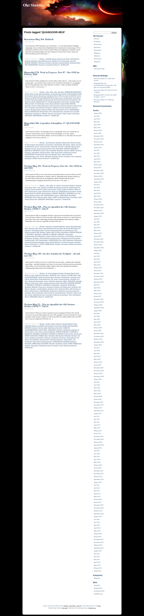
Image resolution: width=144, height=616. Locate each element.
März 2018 (97, 393)
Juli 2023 (97, 219)
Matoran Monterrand (42, 105)
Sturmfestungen (37, 113)
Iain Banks (72, 101)
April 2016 (97, 459)
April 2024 (97, 193)
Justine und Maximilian (49, 331)
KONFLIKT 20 (36, 333)
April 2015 (97, 494)
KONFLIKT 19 (28, 150)
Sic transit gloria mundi (67, 242)
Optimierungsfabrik (30, 240)
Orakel (34, 341)
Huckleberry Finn (56, 61)
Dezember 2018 (98, 368)
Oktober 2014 (98, 511)
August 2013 (98, 551)
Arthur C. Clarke (34, 94)
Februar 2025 (98, 165)
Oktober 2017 (98, 408)
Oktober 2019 (98, 339)
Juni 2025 (97, 153)
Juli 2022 (97, 253)
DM (64, 144)
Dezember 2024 (98, 170)
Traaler (64, 113)
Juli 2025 (97, 150)
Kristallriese (28, 105)
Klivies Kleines (60, 148)
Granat (40, 191)
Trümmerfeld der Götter (39, 294)
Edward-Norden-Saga (44, 279)
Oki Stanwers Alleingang (57, 339)
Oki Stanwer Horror (36, 109)
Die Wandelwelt (58, 144)
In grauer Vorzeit (38, 331)
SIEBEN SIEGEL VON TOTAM (68, 195)
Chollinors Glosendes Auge (42, 275)
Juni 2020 (97, 316)
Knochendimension (47, 193)
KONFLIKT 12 (74, 148)
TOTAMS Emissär (77, 343)
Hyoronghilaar (65, 61)
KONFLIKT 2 (38, 234)
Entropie (37, 146)
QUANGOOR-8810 (33, 64)
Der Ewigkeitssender (48, 228)
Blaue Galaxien (43, 95)
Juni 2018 (97, 385)
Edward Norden (34, 279)
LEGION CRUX (34, 335)
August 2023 (98, 216)
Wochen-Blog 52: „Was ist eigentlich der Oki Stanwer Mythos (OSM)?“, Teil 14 (49, 305)
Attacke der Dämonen (44, 94)
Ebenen (68, 58)
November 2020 (99, 302)
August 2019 (98, 345)
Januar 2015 (97, 502)
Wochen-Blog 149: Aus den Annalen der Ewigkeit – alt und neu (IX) (52, 254)
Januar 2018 (97, 399)
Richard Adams (44, 111)
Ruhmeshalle (28, 343)
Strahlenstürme (29, 113)
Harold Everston (47, 191)
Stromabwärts (59, 343)
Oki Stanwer (34, 5)
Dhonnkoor (58, 277)
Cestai (39, 187)
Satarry (59, 154)
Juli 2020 (97, 313)
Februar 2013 (98, 568)
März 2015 (97, 496)
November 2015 (99, 473)
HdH (38, 232)
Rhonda (47, 242)
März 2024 (97, 196)
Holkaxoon (27, 283)
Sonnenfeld (67, 111)
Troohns (60, 156)
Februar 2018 (98, 396)
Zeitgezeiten (66, 345)
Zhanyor (27, 296)
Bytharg (35, 187)
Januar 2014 (97, 536)
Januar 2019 (97, 365)
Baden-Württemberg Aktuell (74, 94)
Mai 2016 (97, 456)
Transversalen (34, 345)
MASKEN (41, 335)
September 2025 (99, 144)
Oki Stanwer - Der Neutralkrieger (38, 288)
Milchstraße (60, 150)
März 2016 (97, 462)
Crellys (58, 275)
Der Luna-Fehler (58, 228)
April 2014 (97, 528)
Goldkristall (67, 146)
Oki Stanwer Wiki (99, 69)
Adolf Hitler (49, 58)
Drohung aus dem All (36, 189)
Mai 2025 (97, 156)
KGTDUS (38, 193)
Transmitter (55, 156)
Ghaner (46, 281)
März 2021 (97, 290)
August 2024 (98, 182)
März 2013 (97, 565)
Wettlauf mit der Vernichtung (60, 294)
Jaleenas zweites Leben (50, 283)
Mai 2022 (97, 259)
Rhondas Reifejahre (55, 242)
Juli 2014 (97, 519)
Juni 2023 (97, 222)
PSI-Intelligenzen (34, 291)
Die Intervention (49, 144)
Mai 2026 (97, 122)
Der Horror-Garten (58, 97)
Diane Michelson (40, 144)
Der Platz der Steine (30, 144)
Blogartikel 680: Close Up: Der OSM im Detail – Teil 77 (105, 96)
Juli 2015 (97, 485)
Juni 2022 (97, 256)
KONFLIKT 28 (61, 333)
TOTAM (55, 197)
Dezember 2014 (98, 505)
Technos (27, 244)
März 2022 (97, 265)
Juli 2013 (97, 554)
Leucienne (34, 105)
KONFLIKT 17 (62, 193)
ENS (52, 279)
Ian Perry (33, 148)
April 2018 (97, 391)
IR (36, 103)
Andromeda (61, 92)
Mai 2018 (97, 388)
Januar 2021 (97, 296)
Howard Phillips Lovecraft (44, 61)
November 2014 (99, 508)
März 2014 (97, 531)
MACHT (70, 285)
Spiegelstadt (77, 242)
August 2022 (98, 250)
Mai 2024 (97, 190)
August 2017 (98, 413)
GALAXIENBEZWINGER (31, 329)
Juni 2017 (97, 419)
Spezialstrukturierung (30, 156)
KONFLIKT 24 (47, 285)
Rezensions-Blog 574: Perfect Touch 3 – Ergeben (105, 91)
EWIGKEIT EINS (40, 101)
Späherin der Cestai (42, 197)
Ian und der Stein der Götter (44, 148)
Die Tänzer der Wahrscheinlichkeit (53, 230)
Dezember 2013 (98, 539)
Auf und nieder (65, 185)
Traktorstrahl (48, 156)
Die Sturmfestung (73, 99)
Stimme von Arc (77, 292)
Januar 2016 (97, 468)
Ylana (70, 294)
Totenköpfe (27, 345)
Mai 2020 (97, 319)
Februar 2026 (98, 130)
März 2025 (97, 162)
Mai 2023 (97, 225)
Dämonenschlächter (49, 326)
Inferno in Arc (34, 283)
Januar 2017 (97, 433)
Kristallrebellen (55, 285)
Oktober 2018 (98, 373)
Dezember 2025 (98, 136)
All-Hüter (48, 323)
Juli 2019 (97, 348)
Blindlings (72, 185)
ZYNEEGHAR (28, 115)
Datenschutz (97, 50)
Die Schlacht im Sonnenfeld (61, 99)
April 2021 (97, 288)
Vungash (27, 199)
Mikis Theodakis (59, 335)
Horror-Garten (65, 101)
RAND (64, 240)
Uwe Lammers (49, 64)
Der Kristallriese (68, 97)
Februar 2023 (98, 233)
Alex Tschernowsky (50, 142)
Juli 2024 (97, 185)
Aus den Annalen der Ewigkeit (59, 94)
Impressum (97, 47)
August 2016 (98, 448)
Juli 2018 (97, 382)
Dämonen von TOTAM (30, 97)
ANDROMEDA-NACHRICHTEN (73, 92)
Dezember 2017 (98, 402)
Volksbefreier (78, 156)
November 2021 (99, 276)
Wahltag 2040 (33, 199)
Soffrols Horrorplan (58, 111)
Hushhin (48, 232)
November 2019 (99, 336)
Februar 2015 (98, 499)
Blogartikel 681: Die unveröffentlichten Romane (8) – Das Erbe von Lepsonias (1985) (105, 85)
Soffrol (50, 111)
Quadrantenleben (43, 240)
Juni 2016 (97, 453)
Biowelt (36, 95)
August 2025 (98, 147)
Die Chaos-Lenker (42, 327)
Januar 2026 (97, 133)
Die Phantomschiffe (48, 99)
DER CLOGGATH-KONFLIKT (45, 97)
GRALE (65, 281)
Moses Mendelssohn (40, 236)
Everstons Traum (52, 189)
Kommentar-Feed (99, 591)
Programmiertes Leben (46, 341)
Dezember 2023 (98, 205)
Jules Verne (73, 61)
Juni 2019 (97, 350)
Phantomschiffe (60, 109)
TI (38, 244)
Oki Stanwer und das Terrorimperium (70, 238)
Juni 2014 (97, 522)
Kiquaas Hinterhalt (55, 103)
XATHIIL (34, 158)
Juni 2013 (97, 556)
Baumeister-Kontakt (67, 323)
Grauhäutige (59, 329)
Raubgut (56, 195)
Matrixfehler (53, 150)
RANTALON (66, 341)
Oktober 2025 (98, 142)
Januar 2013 (97, 571)
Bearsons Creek (61, 58)
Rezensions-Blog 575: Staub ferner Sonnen (104, 79)
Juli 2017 (97, 416)
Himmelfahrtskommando (54, 101)
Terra (37, 156)
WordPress (66, 605)
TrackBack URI (65, 64)
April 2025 (97, 159)
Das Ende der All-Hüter (61, 326)
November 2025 (99, 139)
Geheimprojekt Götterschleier (35, 281)
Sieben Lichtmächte (67, 154)
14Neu (55, 92)
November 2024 (99, 173)
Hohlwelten (34, 61)
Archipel (27, 94)
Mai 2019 (97, 353)
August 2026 (98, 113)
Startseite (96, 39)
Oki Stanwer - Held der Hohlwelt (60, 62)
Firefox (99, 605)
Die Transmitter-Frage (68, 230)
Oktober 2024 (98, 176)
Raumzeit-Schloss (39, 154)
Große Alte (27, 61)
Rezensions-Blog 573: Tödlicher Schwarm (104, 100)
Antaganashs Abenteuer (59, 226)
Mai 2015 (97, 491)
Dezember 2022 (98, 239)
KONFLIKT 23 (39, 285)
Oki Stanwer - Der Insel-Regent (37, 107)
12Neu (47, 92)
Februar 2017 (98, 431)
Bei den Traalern (29, 95)
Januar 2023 (97, 236)
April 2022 (97, 262)
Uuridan (69, 113)
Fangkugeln (54, 146)
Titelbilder (97, 41)
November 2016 (99, 439)
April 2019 (97, 356)
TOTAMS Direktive (49, 244)
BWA (60, 95)
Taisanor (50, 197)
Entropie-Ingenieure (45, 146)
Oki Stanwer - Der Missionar (32, 152)
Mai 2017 (97, 422)
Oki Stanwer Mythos (75, 62)
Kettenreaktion (41, 103)
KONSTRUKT (36, 150)
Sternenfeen (70, 292)
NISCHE (72, 150)
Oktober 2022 (98, 245)
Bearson (54, 58)
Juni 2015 (97, 488)
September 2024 (99, 179)
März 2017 (97, 428)
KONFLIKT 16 (74, 331)
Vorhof (80, 197)
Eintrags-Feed (98, 588)
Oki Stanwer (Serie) (53, 288)
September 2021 (99, 282)
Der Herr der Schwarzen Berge (46, 277)
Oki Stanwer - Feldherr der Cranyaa (55, 107)
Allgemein (42, 58)
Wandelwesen (28, 158)
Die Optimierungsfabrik (38, 230)
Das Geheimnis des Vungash (61, 187)
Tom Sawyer (42, 64)
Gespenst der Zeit (33, 191)
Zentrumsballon (77, 294)
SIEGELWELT (28, 197)
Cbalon (75, 323)
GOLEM (40, 329)
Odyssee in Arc (42, 287)
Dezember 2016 (98, 436)
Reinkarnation (70, 240)
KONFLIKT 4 (54, 234)
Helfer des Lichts (75, 146)
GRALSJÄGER (71, 281)
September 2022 (99, 248)
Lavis (76, 193)
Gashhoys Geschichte (67, 189)
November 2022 (99, 242)
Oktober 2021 (98, 279)
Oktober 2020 (98, 305)
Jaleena (41, 283)
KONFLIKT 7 (34, 62)
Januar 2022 (97, 270)
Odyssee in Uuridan (54, 105)
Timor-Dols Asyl (58, 113)
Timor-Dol (50, 113)
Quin (60, 240)
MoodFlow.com (92, 608)
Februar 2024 (98, 199)
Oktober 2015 (98, 476)
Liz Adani (42, 150)
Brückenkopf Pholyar (52, 95)
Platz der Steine (58, 152)
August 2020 (98, 310)
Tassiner (65, 343)
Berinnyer (73, 142)
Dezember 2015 (98, 471)
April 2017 (97, 425)
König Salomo (69, 333)
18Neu (51, 185)
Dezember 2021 (98, 273)
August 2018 (98, 379)
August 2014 (98, 516)
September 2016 (99, 445)
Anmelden (97, 585)
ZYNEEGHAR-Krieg (38, 115)
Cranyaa (78, 95)
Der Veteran (34, 327)
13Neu (51, 92)
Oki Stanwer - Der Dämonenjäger (62, 287)
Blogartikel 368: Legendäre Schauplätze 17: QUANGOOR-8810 (52, 124)
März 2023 (97, 230)
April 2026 (97, 124)
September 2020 (99, 308)
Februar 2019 (98, 362)
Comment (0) (56, 64)
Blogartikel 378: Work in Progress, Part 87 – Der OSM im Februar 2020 (51, 73)
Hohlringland (67, 329)
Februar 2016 (98, 465)
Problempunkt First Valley (69, 152)
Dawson (78, 142)
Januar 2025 (97, 167)
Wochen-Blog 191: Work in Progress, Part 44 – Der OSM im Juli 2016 (53, 166)
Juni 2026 (97, 119)
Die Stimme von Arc (75, 277)
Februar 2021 (98, 293)
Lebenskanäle (63, 285)
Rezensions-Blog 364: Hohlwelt (39, 39)
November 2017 (99, 405)
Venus (72, 156)
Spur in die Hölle (74, 111)
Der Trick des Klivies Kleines (71, 228)
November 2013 (99, 542)
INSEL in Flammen (30, 103)
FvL (47, 101)
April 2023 (97, 227)
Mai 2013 (97, 559)
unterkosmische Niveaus (63, 197)
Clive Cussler (65, 95)
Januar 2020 (97, 330)
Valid (72, 605)
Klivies (53, 148)
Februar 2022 (98, 267)
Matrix (48, 150)
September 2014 (99, 514)
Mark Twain (42, 62)
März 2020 (97, 325)
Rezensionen (98, 44)
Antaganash (49, 226)
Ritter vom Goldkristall (51, 154)
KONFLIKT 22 (46, 234)
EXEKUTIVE (66, 327)
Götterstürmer (58, 281)
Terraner (42, 156)
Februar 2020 (98, 328)
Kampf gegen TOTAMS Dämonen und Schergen (64, 191)
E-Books (33, 101)
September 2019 (99, 342)
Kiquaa (47, 103)
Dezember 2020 (98, 299)
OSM (26, 64)
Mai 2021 (97, 285)
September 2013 (99, 548)
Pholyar (66, 109)
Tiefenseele (44, 113)
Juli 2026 (97, 116)
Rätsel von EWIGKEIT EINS (32, 111)
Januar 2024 (97, 202)
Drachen (68, 144)
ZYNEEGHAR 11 (50, 199)
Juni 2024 (97, 187)
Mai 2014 (97, 525)
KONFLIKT (27, 62)
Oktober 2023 (98, 210)
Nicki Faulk (65, 608)
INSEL (78, 101)
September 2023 (99, 213)
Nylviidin (48, 236)
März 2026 (97, 127)
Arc (55, 185)
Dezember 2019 (98, 333)
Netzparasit (67, 150)
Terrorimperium (34, 244)
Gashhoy (59, 189)
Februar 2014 (98, 534)
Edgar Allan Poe (75, 58)
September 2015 (99, 479)
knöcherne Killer (65, 103)
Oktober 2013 (98, 545)
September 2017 (99, 410)
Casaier (32, 275)
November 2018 (99, 371)
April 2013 (97, 562)
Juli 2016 (97, 451)
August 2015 (98, 482)
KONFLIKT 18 (71, 193)
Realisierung (73, 341)
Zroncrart (40, 158)
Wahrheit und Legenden (75, 244)
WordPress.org (98, 594)
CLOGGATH (72, 95)
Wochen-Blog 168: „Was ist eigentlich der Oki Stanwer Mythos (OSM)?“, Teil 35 (50, 207)
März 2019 (97, 359)
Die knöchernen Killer (37, 99)
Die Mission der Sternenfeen (55, 327)
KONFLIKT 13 (66, 331)
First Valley (61, 146)
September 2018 (99, 376)
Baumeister (58, 142)
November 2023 (99, 207)
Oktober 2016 (98, 442)
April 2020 (97, 322)
